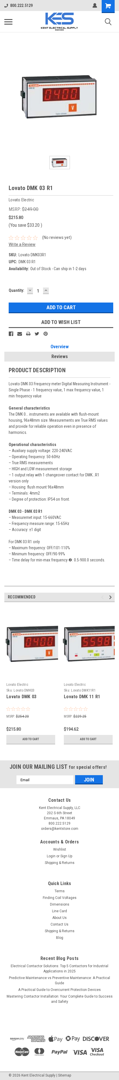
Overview (60, 346)
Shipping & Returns (60, 863)
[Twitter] (37, 333)
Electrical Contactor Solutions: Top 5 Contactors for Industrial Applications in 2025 (59, 968)
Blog (59, 938)
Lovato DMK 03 (21, 696)
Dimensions (59, 904)
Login (51, 856)
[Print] (28, 333)
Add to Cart (31, 739)
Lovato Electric (17, 685)
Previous (103, 597)
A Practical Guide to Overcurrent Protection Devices (59, 990)
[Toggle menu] (8, 22)
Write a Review (22, 244)
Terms (60, 891)
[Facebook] (11, 333)
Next (111, 597)
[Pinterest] (45, 333)
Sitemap (64, 1075)
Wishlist (59, 849)
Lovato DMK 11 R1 (82, 696)
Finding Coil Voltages (60, 898)
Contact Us (59, 924)
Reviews (59, 356)
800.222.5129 (21, 5)
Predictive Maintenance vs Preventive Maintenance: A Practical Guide (59, 980)
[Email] (19, 333)
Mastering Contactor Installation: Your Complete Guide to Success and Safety (60, 999)
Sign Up (66, 856)
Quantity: (16, 290)
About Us (59, 918)
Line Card (59, 911)
